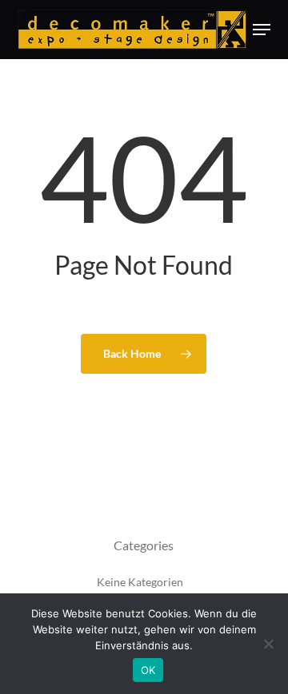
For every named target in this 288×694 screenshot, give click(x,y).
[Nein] (268, 644)
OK (148, 670)
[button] (261, 30)
